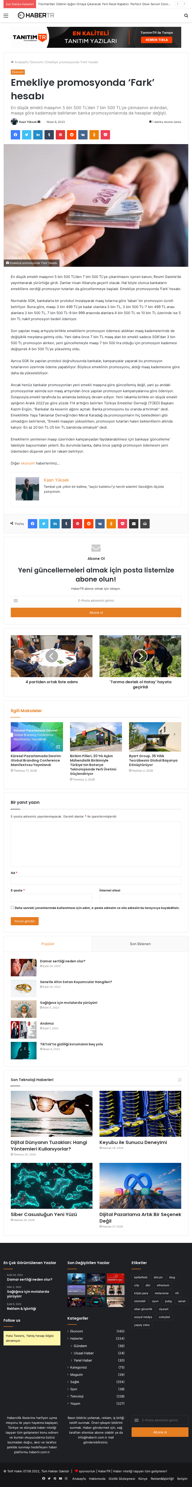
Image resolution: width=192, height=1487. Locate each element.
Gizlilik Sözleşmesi (122, 1478)
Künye (143, 1478)
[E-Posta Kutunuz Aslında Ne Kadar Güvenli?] (96, 1302)
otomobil (139, 1301)
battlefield (140, 1277)
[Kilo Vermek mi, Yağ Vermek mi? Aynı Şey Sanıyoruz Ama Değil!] (116, 1290)
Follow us (12, 1320)
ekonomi (28, 463)
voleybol (164, 1317)
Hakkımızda (97, 1478)
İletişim (182, 1478)
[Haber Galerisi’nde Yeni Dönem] (76, 1290)
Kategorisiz (78, 1367)
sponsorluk (87, 1471)
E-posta (18, 890)
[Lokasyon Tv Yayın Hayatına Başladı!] (116, 1278)
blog (172, 1277)
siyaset (163, 1309)
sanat (181, 1301)
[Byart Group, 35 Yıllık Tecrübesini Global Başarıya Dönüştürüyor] (155, 737)
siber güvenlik (143, 1309)
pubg (168, 1301)
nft (177, 1293)
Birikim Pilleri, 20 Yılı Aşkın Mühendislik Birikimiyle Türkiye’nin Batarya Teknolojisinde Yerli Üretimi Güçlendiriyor (93, 765)
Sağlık (74, 1382)
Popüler (48, 944)
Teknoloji (76, 1396)
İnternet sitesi (110, 890)
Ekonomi (36, 62)
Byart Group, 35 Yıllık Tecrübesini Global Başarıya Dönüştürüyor (153, 760)
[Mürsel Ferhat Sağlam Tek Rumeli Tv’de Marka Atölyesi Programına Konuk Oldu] (76, 1302)
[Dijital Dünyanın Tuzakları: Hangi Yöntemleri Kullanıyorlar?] (51, 1114)
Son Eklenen (140, 944)
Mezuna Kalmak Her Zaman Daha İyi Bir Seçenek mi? (76, 4)
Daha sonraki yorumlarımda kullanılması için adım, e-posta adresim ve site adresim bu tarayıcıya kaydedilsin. (97, 908)
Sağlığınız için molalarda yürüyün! (68, 1002)
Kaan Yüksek (28, 122)
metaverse (162, 1293)
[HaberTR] (37, 15)
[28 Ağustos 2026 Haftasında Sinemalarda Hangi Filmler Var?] (76, 1278)
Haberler (76, 1338)
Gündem (80, 1346)
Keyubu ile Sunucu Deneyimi (133, 1142)
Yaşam (75, 1403)
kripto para (141, 1293)
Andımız (47, 1023)
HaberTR (104, 1471)
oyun (155, 1301)
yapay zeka (142, 1325)
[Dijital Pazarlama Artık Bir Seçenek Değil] (140, 1186)
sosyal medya (143, 1317)
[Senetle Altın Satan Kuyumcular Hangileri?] (24, 988)
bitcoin (158, 1277)
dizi (148, 1285)
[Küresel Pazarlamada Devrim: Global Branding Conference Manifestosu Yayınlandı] (37, 737)
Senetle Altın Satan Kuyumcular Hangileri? (76, 982)
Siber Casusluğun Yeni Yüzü (44, 1214)
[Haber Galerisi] (96, 37)
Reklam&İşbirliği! (162, 1478)
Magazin (76, 1374)
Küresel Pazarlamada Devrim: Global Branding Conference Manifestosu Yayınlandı (36, 760)
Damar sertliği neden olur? (62, 961)
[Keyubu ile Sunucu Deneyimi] (140, 1114)
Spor (73, 1389)
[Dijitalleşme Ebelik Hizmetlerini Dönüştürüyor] (116, 1302)
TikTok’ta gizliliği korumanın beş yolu (71, 1044)
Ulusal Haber (84, 1353)
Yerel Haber (83, 1360)
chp (136, 1285)
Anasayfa (21, 62)
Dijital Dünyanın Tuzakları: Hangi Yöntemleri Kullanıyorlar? (49, 1145)
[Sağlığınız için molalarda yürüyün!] (24, 1009)
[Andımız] (24, 1030)
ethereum (163, 1285)
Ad (14, 873)
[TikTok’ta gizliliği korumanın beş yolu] (24, 1050)
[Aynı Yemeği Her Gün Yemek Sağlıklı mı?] (96, 1290)
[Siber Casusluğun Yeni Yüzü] (51, 1186)
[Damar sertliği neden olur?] (24, 967)
